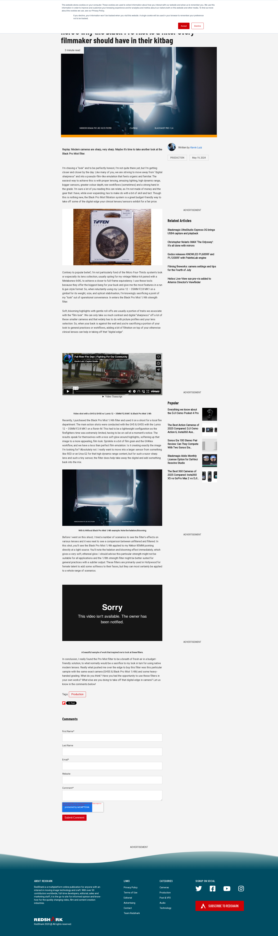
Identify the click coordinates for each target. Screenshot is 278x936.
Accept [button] (184, 25)
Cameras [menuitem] (164, 887)
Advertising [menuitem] (129, 903)
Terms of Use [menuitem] (130, 892)
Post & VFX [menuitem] (165, 897)
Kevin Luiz (196, 147)
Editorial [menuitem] (128, 897)
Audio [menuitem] (163, 903)
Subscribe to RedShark (223, 906)
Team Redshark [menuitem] (132, 913)
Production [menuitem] (165, 892)
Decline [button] (197, 25)
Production (77, 694)
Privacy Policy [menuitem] (131, 887)
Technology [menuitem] (165, 908)
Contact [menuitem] (128, 908)
